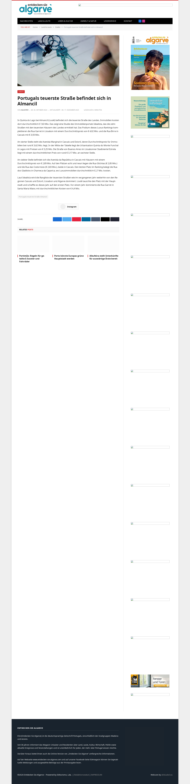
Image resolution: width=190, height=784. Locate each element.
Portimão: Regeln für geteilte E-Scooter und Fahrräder (31, 259)
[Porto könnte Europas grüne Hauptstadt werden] (68, 244)
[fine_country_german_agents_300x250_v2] (150, 257)
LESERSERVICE (110, 21)
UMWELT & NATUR (88, 21)
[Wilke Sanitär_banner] (150, 524)
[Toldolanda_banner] (150, 562)
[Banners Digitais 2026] (150, 295)
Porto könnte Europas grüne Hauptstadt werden (69, 257)
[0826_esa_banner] (150, 89)
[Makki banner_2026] (150, 409)
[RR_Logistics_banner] (150, 486)
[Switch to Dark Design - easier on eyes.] (169, 21)
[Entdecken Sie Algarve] (35, 9)
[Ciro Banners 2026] (150, 333)
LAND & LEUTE (44, 21)
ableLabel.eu (167, 775)
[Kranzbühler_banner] (150, 600)
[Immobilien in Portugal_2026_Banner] (150, 128)
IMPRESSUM (96, 774)
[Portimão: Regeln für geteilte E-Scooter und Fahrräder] (33, 244)
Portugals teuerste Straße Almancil (33, 197)
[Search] (165, 21)
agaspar (24, 110)
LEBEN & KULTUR (65, 21)
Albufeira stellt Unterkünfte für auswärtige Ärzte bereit (103, 257)
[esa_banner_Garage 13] (150, 638)
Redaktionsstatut (81, 774)
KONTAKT (128, 21)
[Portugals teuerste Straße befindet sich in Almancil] (68, 60)
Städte (21, 92)
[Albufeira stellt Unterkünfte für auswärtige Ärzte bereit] (103, 244)
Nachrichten (26, 21)
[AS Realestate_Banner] (150, 448)
